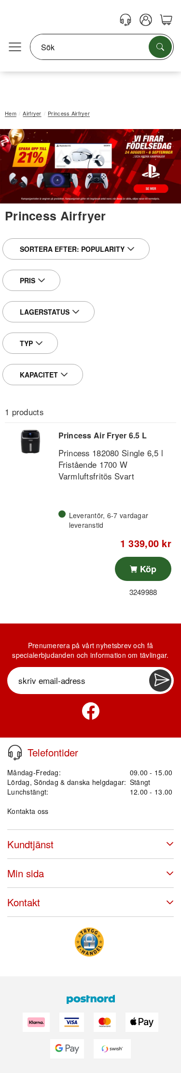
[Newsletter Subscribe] (160, 680)
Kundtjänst (30, 844)
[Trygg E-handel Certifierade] (89, 942)
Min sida (25, 873)
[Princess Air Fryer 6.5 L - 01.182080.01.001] (30, 441)
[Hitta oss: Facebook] (91, 711)
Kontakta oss (27, 811)
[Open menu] (15, 47)
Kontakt (23, 902)
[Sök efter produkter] (160, 47)
